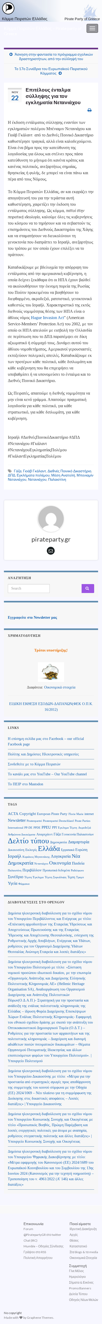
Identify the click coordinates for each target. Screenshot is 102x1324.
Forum (28, 1229)
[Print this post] (90, 109)
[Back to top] (90, 1312)
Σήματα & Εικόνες (81, 1282)
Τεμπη (71, 877)
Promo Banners (80, 1288)
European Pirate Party (52, 814)
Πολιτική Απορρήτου (38, 1258)
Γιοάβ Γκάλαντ (34, 471)
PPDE (37, 827)
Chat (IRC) (30, 1240)
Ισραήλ (14, 856)
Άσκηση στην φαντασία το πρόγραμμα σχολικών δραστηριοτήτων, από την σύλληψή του (54, 56)
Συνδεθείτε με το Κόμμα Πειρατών (34, 764)
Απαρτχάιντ (44, 834)
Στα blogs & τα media (84, 1252)
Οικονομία (60, 863)
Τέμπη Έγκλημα (34, 877)
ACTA (13, 814)
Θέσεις (74, 1240)
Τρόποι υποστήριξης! (51, 650)
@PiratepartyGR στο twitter (42, 1235)
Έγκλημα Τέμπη (67, 827)
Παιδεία (78, 863)
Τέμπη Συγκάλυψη (55, 877)
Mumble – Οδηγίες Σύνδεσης (44, 1246)
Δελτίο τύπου (28, 840)
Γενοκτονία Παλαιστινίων (78, 834)
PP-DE (28, 827)
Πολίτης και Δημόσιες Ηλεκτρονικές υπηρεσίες (43, 754)
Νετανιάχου (37, 479)
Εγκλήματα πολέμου (33, 475)
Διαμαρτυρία (78, 842)
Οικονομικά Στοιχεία (83, 1258)
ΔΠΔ (11, 475)
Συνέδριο (15, 877)
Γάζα (17, 471)
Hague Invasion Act (47, 317)
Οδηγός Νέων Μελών (83, 1300)
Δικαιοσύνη (16, 850)
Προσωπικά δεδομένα (56, 870)
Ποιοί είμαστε (80, 1223)
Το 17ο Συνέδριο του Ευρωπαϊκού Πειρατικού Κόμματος (51, 70)
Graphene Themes (40, 1318)
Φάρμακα (24, 883)
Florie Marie (76, 814)
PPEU (46, 827)
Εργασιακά (67, 850)
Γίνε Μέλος (76, 1271)
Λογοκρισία (61, 856)
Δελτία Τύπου (78, 1294)
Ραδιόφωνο (77, 870)
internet (89, 814)
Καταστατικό (78, 1246)
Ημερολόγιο (77, 1277)
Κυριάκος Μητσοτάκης (36, 856)
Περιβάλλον (32, 870)
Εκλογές (31, 850)
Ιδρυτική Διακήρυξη (83, 1229)
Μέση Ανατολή (63, 475)
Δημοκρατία (58, 842)
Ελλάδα (49, 848)
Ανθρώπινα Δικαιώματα (21, 834)
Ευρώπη (81, 850)
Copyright (27, 813)
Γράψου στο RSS (35, 1252)
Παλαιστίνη (57, 479)
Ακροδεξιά (84, 827)
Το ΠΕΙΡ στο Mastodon (25, 784)
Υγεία (12, 883)
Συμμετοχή (78, 1265)
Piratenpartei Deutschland (58, 820)
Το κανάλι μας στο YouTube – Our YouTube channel (47, 774)
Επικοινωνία (33, 1223)
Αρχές (74, 1235)
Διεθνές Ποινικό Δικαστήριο (69, 471)
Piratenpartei (34, 820)
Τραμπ (80, 877)
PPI (54, 827)
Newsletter (17, 820)
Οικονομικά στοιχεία (59, 687)
